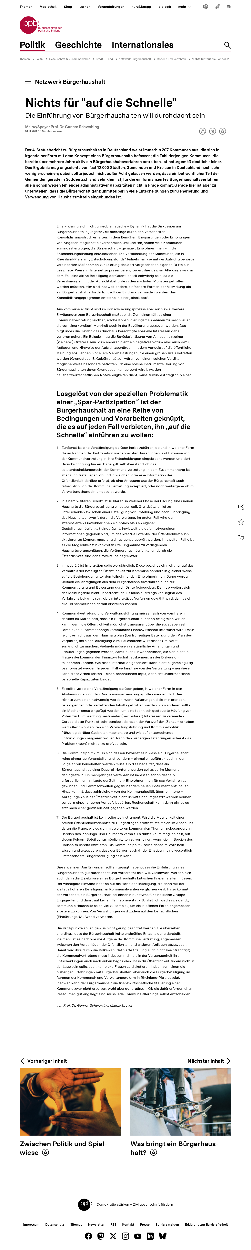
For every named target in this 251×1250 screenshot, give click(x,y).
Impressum (31, 1224)
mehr (185, 7)
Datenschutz (54, 1224)
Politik (39, 59)
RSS (113, 1224)
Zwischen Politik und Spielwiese (63, 1148)
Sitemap (76, 1224)
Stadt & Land (104, 59)
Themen (25, 59)
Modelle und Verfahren (171, 59)
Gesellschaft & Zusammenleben (69, 59)
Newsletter (96, 1224)
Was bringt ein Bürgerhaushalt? (174, 1148)
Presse (145, 1224)
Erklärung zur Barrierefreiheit (206, 1224)
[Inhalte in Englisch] (229, 7)
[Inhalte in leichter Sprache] (205, 7)
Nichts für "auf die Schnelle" (210, 59)
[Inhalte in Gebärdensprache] (217, 7)
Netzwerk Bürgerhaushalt (135, 59)
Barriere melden (167, 1224)
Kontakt (128, 1224)
